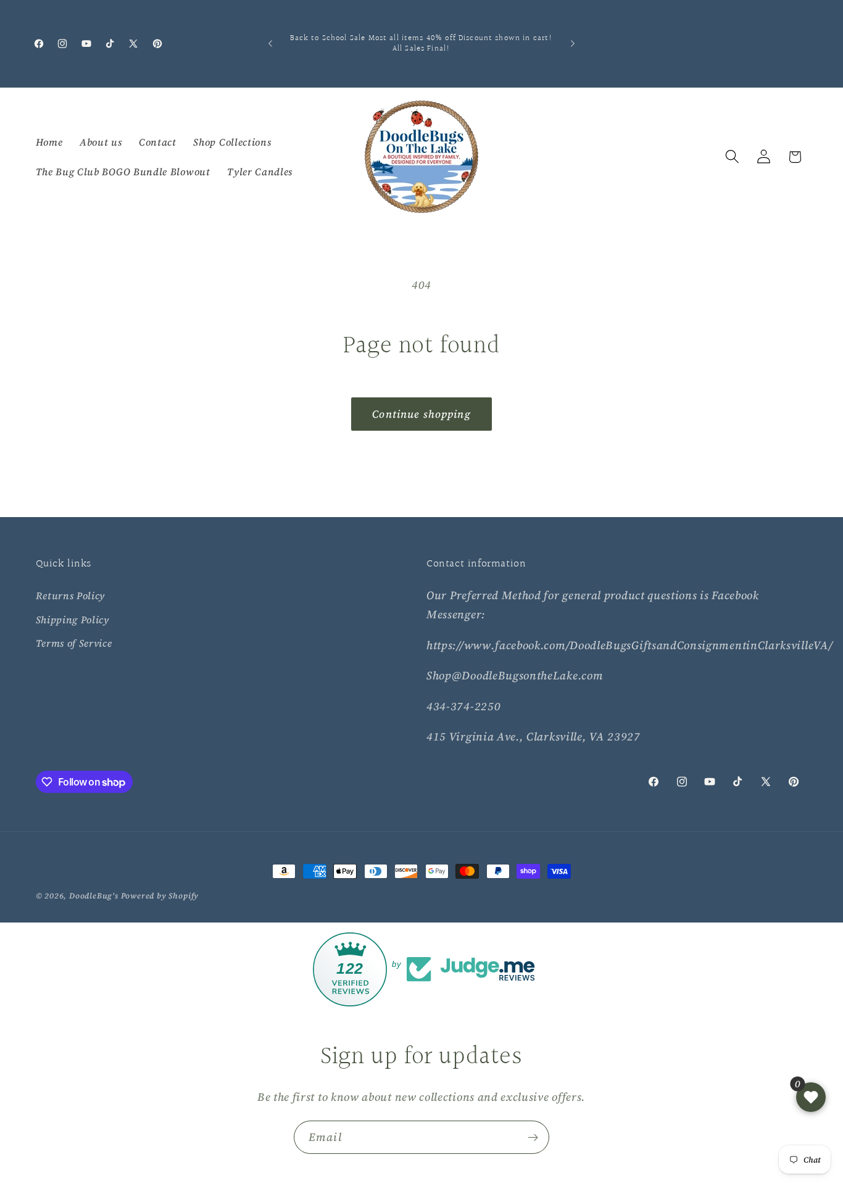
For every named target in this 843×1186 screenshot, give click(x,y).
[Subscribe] (533, 1137)
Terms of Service (74, 643)
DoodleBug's (93, 895)
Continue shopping (421, 414)
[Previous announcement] (270, 43)
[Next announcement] (572, 43)
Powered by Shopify (160, 895)
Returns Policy (71, 595)
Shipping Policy (72, 619)
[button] (732, 157)
